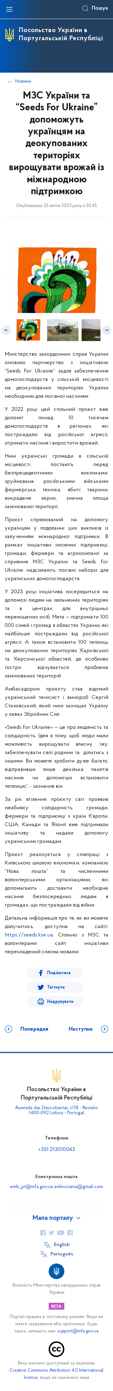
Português (62, 1254)
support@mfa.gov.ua (78, 1331)
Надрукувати (60, 1001)
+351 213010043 (56, 1150)
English (62, 1244)
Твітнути (56, 987)
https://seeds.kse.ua (29, 935)
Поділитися (59, 973)
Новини (23, 81)
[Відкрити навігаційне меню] (9, 9)
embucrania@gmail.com (78, 1186)
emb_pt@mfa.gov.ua (31, 1186)
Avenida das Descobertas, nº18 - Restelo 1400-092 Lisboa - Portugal (56, 1110)
